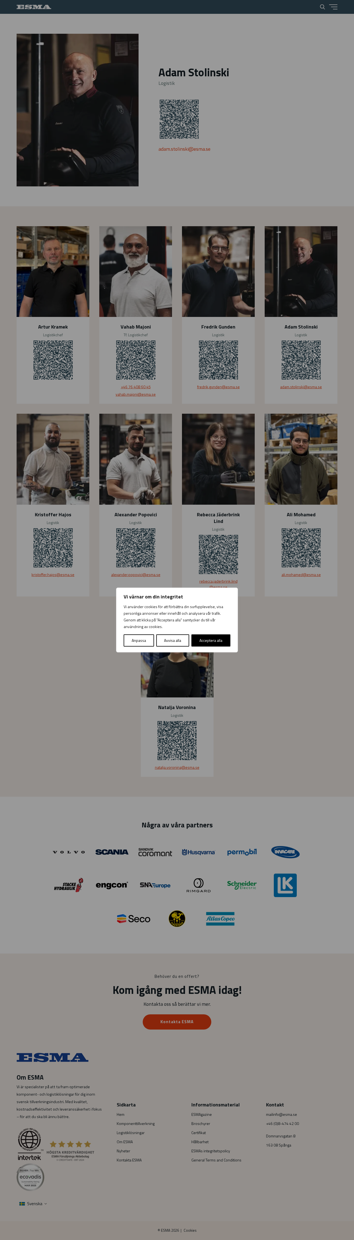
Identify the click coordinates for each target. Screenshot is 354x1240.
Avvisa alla (172, 640)
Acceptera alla (210, 640)
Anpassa (139, 640)
